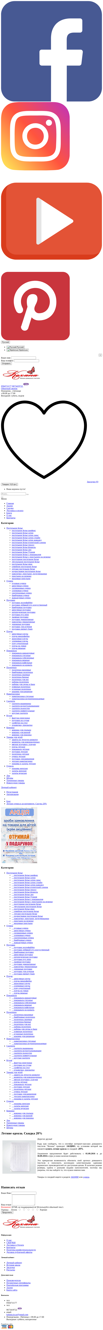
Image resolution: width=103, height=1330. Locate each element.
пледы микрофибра (21, 636)
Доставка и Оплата (15, 1245)
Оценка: (5, 1210)
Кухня (9, 715)
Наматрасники (13, 694)
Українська (23, 350)
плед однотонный (20, 643)
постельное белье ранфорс (24, 530)
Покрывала (11, 651)
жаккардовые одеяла (21, 598)
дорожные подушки (21, 624)
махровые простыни (21, 578)
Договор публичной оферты (19, 1252)
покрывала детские (20, 749)
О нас (9, 515)
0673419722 (17, 386)
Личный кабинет (14, 1262)
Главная (10, 503)
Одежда (10, 766)
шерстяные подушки (21, 610)
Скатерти (10, 701)
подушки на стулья (20, 720)
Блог (8, 801)
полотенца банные (20, 677)
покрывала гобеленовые (23, 658)
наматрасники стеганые (23, 696)
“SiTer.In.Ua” (19, 1324)
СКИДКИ (11, 1242)
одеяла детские (18, 756)
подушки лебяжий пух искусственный (29, 605)
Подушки (10, 600)
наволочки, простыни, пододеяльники (29, 574)
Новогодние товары (15, 783)
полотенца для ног (20, 679)
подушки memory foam (22, 629)
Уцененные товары (15, 780)
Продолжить (7, 1212)
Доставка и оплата (14, 510)
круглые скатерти (20, 713)
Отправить (6, 364)
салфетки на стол (19, 723)
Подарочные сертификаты (18, 1283)
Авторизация (12, 794)
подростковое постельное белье (26, 571)
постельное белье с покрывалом (26, 554)
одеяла (86, 1177)
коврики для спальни (21, 730)
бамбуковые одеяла (20, 595)
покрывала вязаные (21, 660)
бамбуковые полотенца (22, 672)
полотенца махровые (21, 670)
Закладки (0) (92, 482)
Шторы (9, 778)
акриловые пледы (20, 638)
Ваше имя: (6, 358)
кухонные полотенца (21, 689)
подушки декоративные (23, 619)
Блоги (9, 513)
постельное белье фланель (24, 547)
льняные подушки (20, 617)
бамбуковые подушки (22, 607)
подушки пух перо (20, 614)
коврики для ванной (21, 732)
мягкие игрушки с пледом (24, 744)
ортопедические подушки (23, 612)
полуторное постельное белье (25, 559)
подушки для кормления (23, 759)
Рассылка (10, 1270)
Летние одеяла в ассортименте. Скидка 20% (26, 804)
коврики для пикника (22, 735)
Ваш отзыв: (6, 1205)
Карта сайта (11, 1290)
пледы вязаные (18, 648)
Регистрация (12, 792)
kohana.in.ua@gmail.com (17, 1314)
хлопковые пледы (20, 641)
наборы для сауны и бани (23, 684)
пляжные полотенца (21, 687)
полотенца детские (20, 754)
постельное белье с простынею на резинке (31, 557)
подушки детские (20, 751)
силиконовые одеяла (21, 588)
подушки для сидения (22, 626)
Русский (20, 347)
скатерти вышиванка (21, 703)
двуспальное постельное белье (26, 562)
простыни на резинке (21, 576)
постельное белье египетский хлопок (29, 542)
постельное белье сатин (22, 533)
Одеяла (9, 581)
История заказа (13, 1265)
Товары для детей (14, 737)
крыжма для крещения (22, 691)
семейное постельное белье (24, 566)
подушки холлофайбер (22, 602)
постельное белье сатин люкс (25, 535)
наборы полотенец (20, 682)
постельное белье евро (22, 564)
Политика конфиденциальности (21, 1250)
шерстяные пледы (20, 634)
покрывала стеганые (21, 655)
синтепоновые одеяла (22, 593)
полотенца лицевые (21, 675)
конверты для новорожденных (26, 742)
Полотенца (11, 667)
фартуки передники (21, 718)
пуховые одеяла (19, 583)
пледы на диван (19, 646)
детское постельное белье (23, 569)
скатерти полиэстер (21, 708)
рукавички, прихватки (22, 725)
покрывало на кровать (22, 665)
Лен (8, 775)
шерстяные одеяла (20, 586)
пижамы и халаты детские (24, 763)
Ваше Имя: (6, 1193)
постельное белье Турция (23, 552)
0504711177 (6, 386)
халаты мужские (19, 773)
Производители (13, 1280)
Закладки (10, 1267)
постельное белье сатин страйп (26, 538)
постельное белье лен (21, 550)
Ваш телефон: (7, 360)
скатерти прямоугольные (23, 711)
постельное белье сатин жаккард (27, 540)
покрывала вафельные (22, 663)
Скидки (10, 508)
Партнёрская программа (17, 1285)
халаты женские (19, 771)
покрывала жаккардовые (23, 653)
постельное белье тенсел (23, 545)
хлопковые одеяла (20, 590)
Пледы (9, 631)
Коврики (10, 727)
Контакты (10, 518)
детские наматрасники (22, 761)
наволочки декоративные (23, 622)
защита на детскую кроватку (25, 739)
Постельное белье (14, 528)
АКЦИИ (75, 1177)
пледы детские (18, 747)
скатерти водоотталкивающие (25, 706)
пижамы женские (20, 768)
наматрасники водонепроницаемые (28, 699)
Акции (9, 506)
